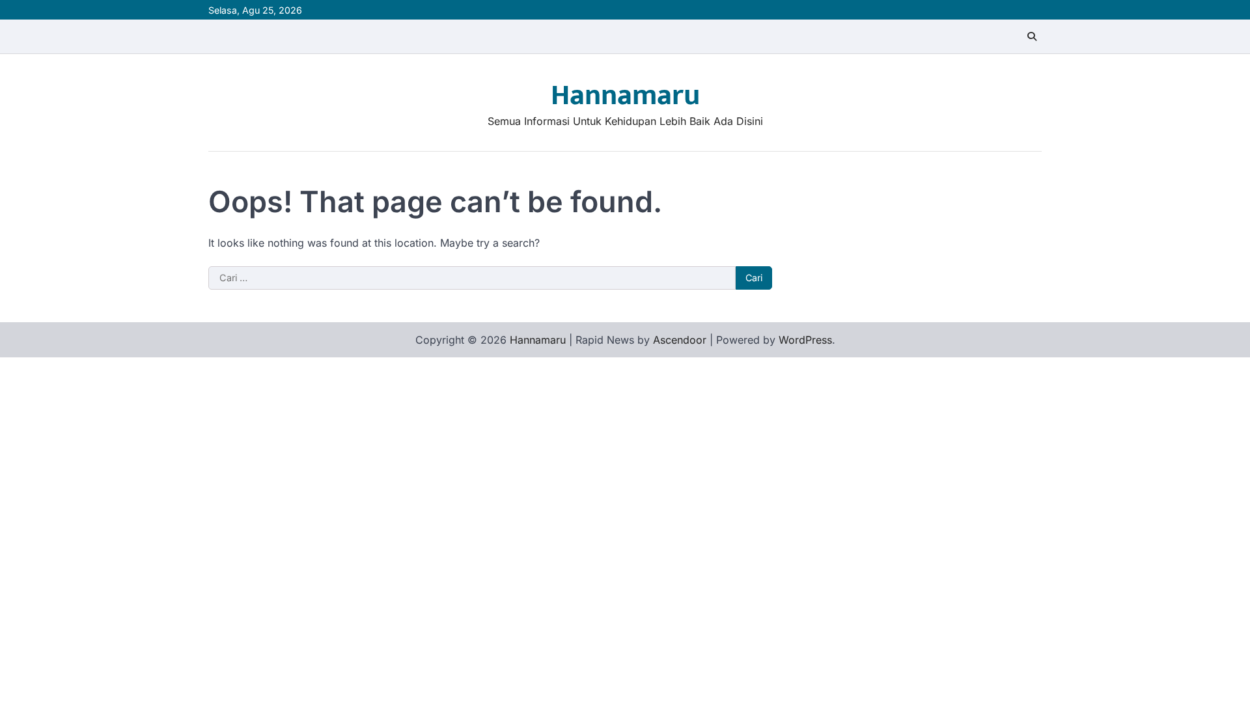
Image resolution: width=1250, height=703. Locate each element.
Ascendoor (679, 339)
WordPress (805, 339)
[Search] (1032, 36)
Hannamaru (625, 95)
